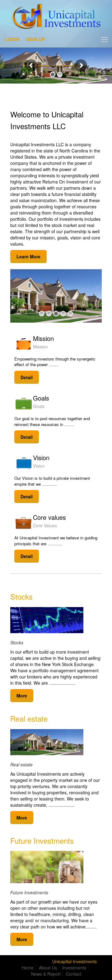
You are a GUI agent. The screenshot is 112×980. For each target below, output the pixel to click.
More (21, 695)
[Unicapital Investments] (56, 18)
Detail (27, 377)
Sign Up (35, 39)
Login (12, 39)
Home (28, 967)
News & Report (46, 974)
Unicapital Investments (74, 961)
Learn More (28, 256)
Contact (73, 974)
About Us (48, 967)
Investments (74, 967)
